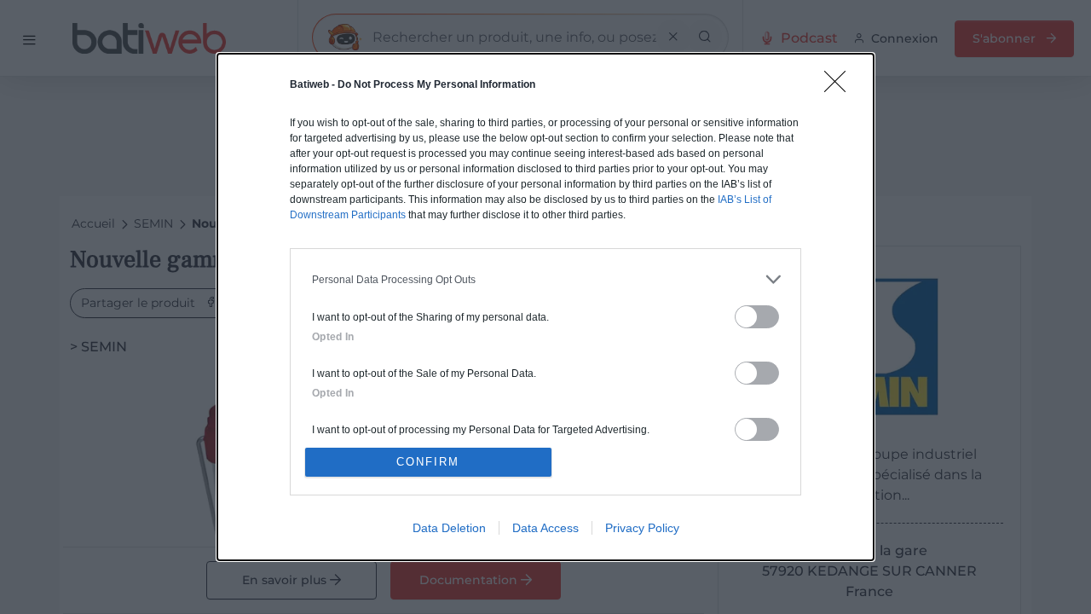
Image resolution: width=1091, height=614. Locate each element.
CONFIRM (427, 461)
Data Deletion (449, 528)
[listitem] (545, 279)
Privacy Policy (642, 528)
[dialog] (545, 307)
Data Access (545, 528)
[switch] (757, 316)
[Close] (840, 87)
